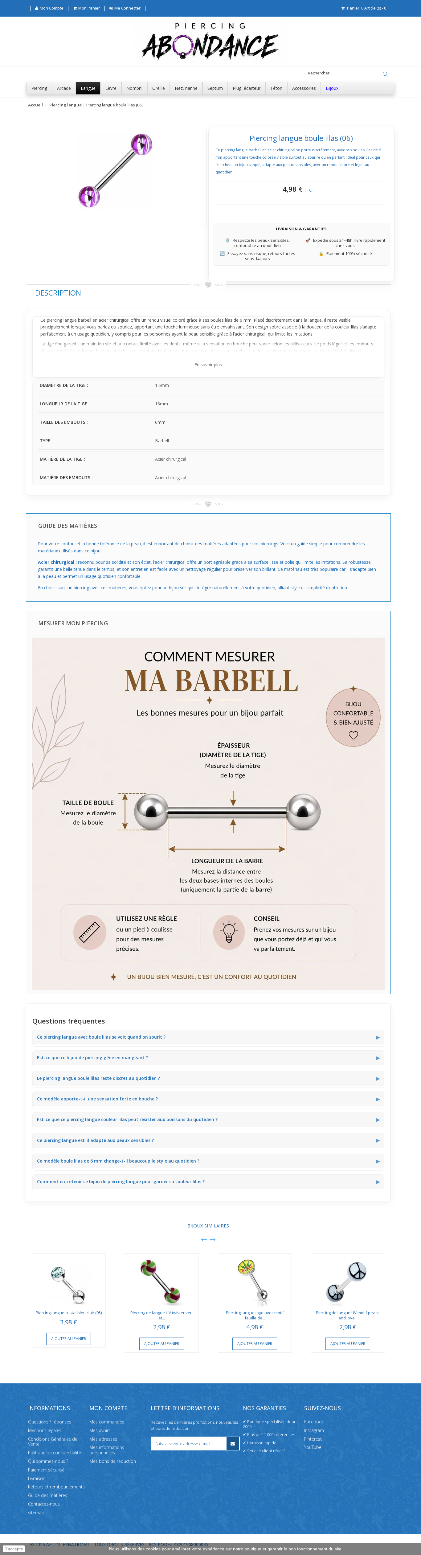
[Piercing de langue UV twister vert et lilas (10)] (161, 1280)
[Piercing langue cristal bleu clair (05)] (68, 1280)
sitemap (36, 1512)
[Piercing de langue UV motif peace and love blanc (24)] (348, 1280)
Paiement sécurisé (46, 1470)
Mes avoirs (100, 1430)
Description (58, 293)
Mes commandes (106, 1422)
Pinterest (313, 1439)
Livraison (36, 1478)
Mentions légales (44, 1430)
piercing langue (62, 320)
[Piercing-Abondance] (210, 63)
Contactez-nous (44, 1504)
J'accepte (14, 1548)
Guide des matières (47, 1495)
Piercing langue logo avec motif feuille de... (255, 1315)
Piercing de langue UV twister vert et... (161, 1315)
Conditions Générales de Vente (52, 1441)
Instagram (314, 1430)
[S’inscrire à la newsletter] (233, 1443)
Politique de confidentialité (54, 1452)
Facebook (314, 1422)
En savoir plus (208, 365)
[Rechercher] (385, 74)
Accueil (35, 105)
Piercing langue (65, 105)
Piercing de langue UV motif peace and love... (348, 1315)
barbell (84, 320)
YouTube (312, 1447)
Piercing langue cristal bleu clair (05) (69, 1312)
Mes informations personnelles (106, 1449)
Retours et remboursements (56, 1486)
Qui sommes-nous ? (48, 1461)
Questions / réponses (49, 1422)
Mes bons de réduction (112, 1461)
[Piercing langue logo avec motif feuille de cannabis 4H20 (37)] (255, 1280)
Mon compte (108, 1408)
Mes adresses (103, 1439)
